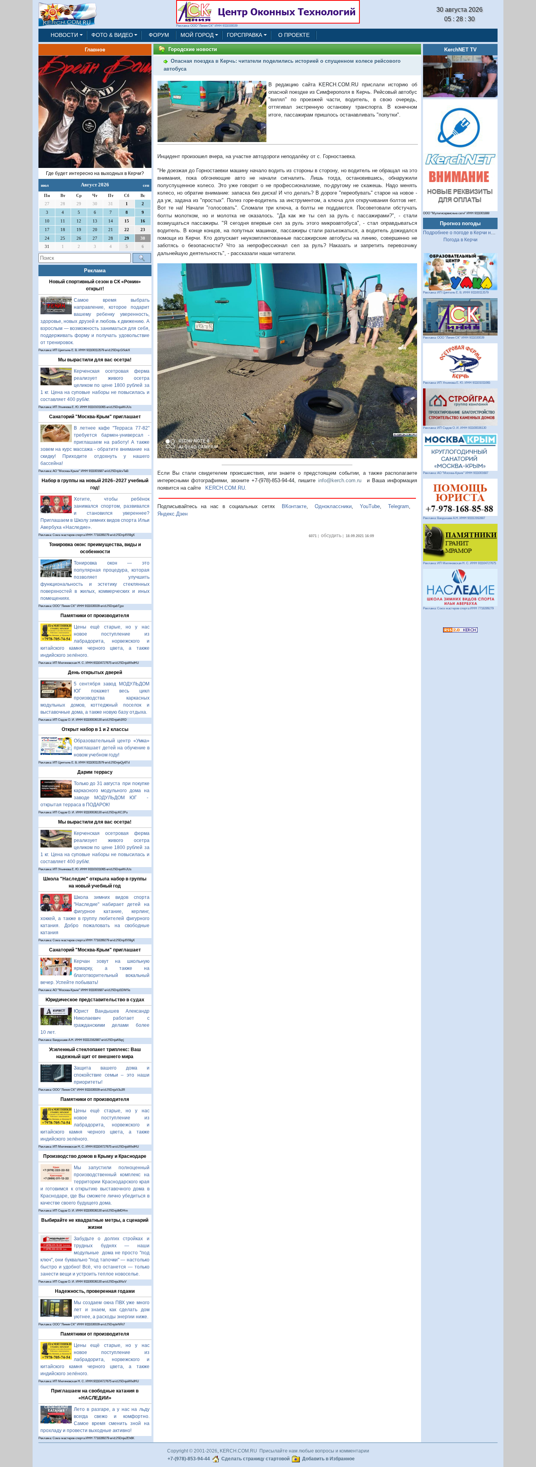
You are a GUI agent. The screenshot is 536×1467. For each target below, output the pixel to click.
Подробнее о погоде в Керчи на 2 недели (469, 232)
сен (146, 185)
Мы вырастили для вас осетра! (94, 360)
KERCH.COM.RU (225, 488)
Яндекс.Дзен (172, 514)
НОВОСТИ (64, 35)
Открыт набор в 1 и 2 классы (95, 729)
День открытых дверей (95, 672)
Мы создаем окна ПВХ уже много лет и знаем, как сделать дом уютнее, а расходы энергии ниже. (111, 1309)
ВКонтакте (294, 506)
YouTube (370, 506)
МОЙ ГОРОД (196, 35)
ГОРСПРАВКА (244, 35)
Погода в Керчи (460, 239)
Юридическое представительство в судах (95, 999)
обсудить (331, 535)
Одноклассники (333, 506)
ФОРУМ (159, 35)
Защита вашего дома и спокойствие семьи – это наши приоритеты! (111, 1075)
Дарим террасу (95, 772)
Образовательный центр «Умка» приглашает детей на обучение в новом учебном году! (111, 748)
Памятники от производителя (94, 615)
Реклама (95, 270)
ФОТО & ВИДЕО (112, 35)
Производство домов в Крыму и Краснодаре (94, 1156)
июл (45, 185)
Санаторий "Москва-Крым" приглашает (95, 416)
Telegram (398, 506)
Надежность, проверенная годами (95, 1291)
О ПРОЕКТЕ (294, 35)
